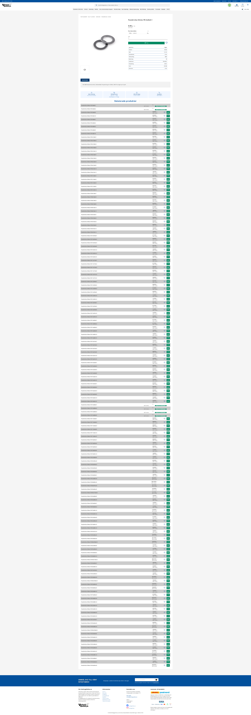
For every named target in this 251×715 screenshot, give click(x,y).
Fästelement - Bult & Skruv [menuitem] (78, 9)
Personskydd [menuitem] (157, 9)
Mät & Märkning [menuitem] (143, 9)
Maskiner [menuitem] (96, 9)
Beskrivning (85, 80)
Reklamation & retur (106, 699)
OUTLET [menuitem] (168, 9)
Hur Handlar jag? (105, 695)
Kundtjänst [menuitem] (235, 1)
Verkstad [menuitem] (86, 9)
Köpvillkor (104, 697)
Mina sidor (104, 693)
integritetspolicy (156, 682)
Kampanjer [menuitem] (163, 9)
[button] (242, 5)
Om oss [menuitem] (229, 1)
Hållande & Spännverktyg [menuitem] (134, 9)
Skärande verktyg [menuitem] (117, 9)
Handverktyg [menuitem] (91, 9)
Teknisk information (106, 701)
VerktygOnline (131, 708)
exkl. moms (247, 9)
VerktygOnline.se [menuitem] (217, 1)
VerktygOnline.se (132, 706)
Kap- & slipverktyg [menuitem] (125, 9)
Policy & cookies (105, 698)
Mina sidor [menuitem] (224, 1)
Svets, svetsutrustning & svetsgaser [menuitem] (106, 9)
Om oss (103, 691)
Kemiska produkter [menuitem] (150, 9)
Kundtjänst (104, 694)
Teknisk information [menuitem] (244, 1)
